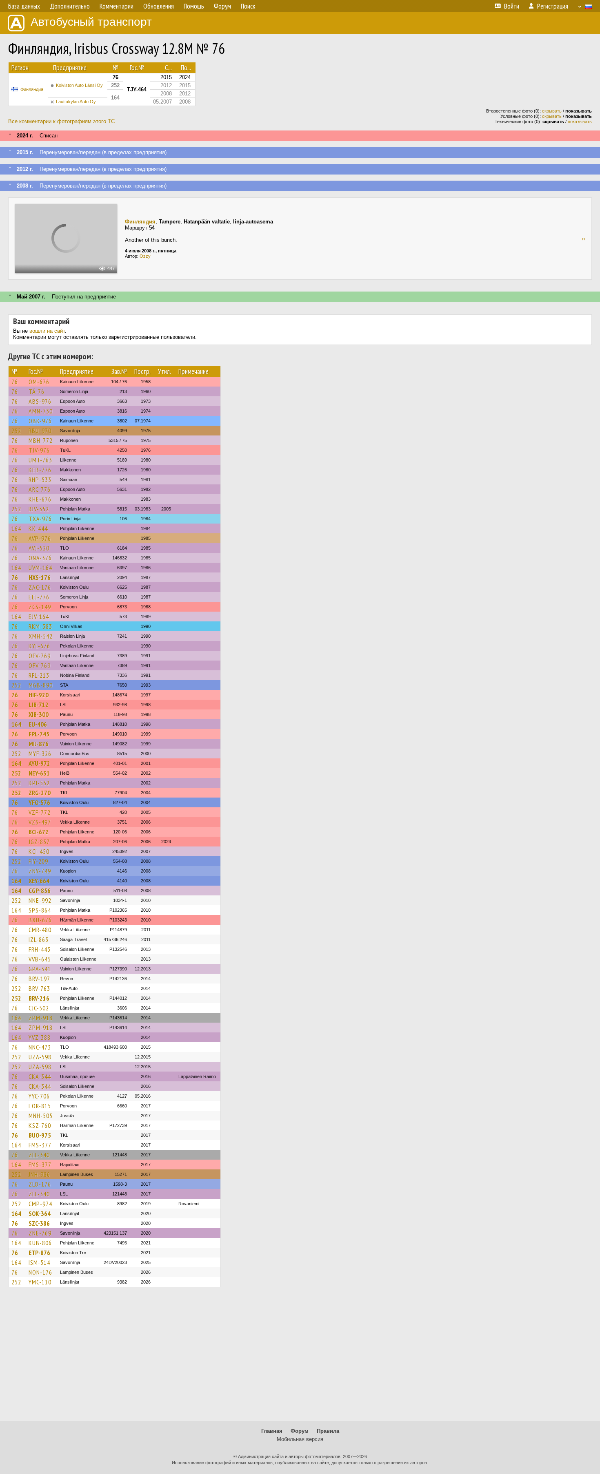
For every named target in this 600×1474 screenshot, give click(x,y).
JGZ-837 (39, 842)
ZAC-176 (40, 587)
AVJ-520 (39, 548)
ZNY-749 (40, 871)
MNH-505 (41, 1116)
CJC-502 (39, 1008)
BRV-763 (39, 988)
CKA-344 (40, 1076)
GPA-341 (40, 969)
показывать (580, 121)
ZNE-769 (40, 1233)
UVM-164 (40, 568)
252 (16, 431)
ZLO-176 (40, 1184)
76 (14, 382)
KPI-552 (39, 783)
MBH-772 (41, 440)
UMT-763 (40, 460)
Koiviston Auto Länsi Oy (79, 85)
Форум (300, 1431)
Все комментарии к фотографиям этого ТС (61, 121)
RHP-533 (40, 479)
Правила (328, 1431)
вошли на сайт (47, 331)
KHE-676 (40, 499)
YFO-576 (39, 802)
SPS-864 (40, 910)
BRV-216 (39, 998)
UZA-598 (40, 1057)
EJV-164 (39, 616)
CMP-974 (40, 1204)
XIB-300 (39, 714)
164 (16, 528)
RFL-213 (39, 675)
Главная (271, 1431)
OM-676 (39, 382)
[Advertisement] (300, 1358)
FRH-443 (40, 949)
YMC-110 (40, 1282)
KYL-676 (39, 646)
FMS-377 (40, 1145)
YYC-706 (39, 1096)
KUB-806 (40, 1243)
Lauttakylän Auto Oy (76, 101)
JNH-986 (39, 1174)
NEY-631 (39, 773)
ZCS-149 (40, 607)
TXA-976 (40, 519)
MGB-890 (41, 685)
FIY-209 (38, 861)
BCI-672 (39, 832)
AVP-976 (40, 538)
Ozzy (145, 256)
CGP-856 (40, 890)
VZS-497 (40, 822)
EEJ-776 (39, 597)
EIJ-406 (38, 724)
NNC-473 (40, 1047)
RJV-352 (39, 509)
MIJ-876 (39, 744)
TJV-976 (39, 450)
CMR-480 (40, 930)
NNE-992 (40, 900)
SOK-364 (40, 1213)
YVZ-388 (40, 1037)
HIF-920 (39, 695)
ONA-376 (40, 558)
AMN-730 (41, 411)
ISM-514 (39, 1262)
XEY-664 (39, 881)
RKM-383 (40, 626)
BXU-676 (40, 920)
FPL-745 (39, 734)
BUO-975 (40, 1135)
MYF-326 (40, 753)
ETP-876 (39, 1253)
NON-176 (40, 1272)
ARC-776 (40, 489)
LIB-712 (39, 705)
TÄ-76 (36, 391)
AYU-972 (39, 763)
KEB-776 (40, 470)
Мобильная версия (300, 1439)
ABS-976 (40, 401)
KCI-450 (39, 851)
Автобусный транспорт (91, 21)
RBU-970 (40, 431)
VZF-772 (40, 812)
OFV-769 (40, 656)
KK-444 (38, 528)
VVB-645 (40, 959)
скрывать (552, 110)
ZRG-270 (40, 793)
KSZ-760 (40, 1125)
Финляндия (31, 89)
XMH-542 (41, 636)
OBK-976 (40, 421)
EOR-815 (40, 1106)
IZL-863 (39, 939)
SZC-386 (39, 1223)
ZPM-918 (41, 1018)
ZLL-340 (39, 1155)
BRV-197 (39, 979)
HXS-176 (40, 577)
